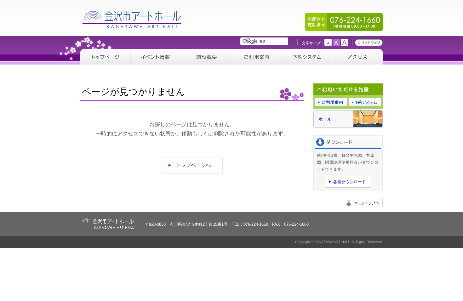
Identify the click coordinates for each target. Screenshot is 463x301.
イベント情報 (156, 57)
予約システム (307, 57)
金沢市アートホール (132, 19)
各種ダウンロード (349, 181)
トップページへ (193, 165)
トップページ (105, 57)
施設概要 (206, 57)
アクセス (357, 57)
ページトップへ (363, 203)
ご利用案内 (257, 57)
